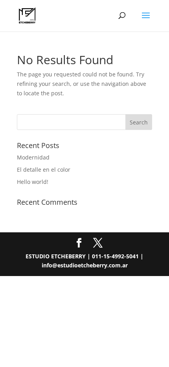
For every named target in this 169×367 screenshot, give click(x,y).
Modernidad (33, 157)
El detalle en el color (43, 169)
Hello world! (32, 181)
